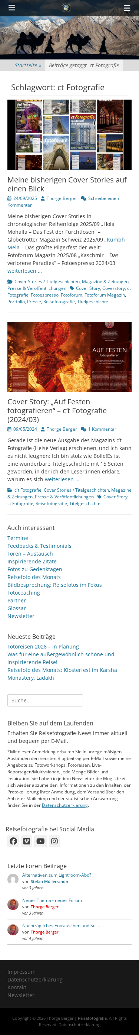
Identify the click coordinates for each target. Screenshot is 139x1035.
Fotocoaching (23, 592)
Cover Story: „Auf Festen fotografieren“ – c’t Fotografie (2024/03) (57, 410)
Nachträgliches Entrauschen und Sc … (61, 925)
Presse (34, 301)
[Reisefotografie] (66, 8)
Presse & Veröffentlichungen (36, 288)
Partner (16, 600)
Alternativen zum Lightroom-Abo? (56, 875)
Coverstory (113, 288)
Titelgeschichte (92, 301)
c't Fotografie (28, 490)
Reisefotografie (59, 301)
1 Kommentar (102, 429)
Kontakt (16, 987)
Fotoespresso (45, 295)
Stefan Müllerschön (49, 881)
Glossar (16, 608)
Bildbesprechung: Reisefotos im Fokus (54, 584)
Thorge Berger (62, 198)
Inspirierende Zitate (32, 561)
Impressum (21, 971)
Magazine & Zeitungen (105, 281)
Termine (17, 537)
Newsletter (20, 616)
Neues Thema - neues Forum (52, 900)
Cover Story (88, 288)
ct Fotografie (20, 503)
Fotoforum (71, 295)
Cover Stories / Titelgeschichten (47, 281)
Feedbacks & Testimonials (39, 545)
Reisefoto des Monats (34, 576)
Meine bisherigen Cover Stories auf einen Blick (67, 184)
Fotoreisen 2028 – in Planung (43, 646)
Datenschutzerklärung (65, 805)
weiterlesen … (24, 270)
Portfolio (16, 301)
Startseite (28, 65)
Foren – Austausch (30, 553)
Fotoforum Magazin (105, 295)
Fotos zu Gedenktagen (34, 569)
